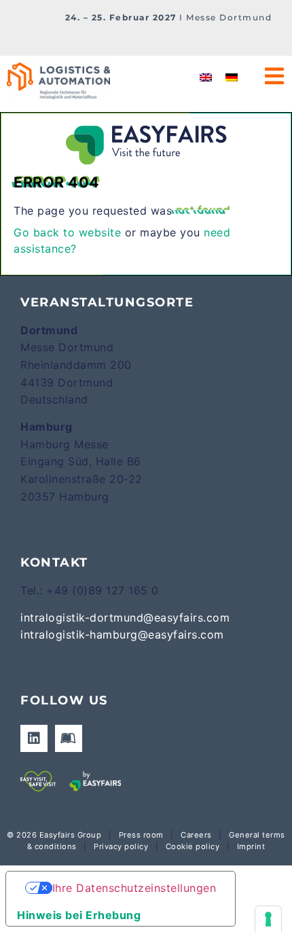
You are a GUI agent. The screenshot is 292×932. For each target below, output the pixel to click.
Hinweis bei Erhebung (79, 915)
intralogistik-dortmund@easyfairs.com (125, 617)
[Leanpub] (68, 738)
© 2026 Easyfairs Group (54, 835)
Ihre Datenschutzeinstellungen (134, 888)
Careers (196, 835)
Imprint (251, 846)
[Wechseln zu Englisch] (206, 77)
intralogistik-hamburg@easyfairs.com (122, 634)
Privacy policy (121, 846)
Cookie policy (193, 846)
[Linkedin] (34, 738)
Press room (140, 835)
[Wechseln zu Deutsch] (231, 77)
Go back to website (67, 232)
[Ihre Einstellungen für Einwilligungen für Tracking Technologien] (268, 919)
